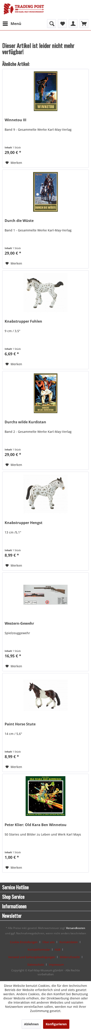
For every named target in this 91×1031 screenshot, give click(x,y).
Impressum (56, 965)
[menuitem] (11, 23)
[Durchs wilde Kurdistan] (45, 393)
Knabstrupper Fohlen (23, 321)
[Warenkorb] (84, 23)
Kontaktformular (39, 950)
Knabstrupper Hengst (23, 522)
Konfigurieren (56, 1024)
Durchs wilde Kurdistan (25, 422)
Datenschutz (35, 965)
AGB (57, 950)
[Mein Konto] (73, 23)
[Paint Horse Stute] (45, 695)
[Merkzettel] (62, 23)
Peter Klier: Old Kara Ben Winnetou (35, 825)
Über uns (48, 942)
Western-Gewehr (19, 623)
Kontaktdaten (68, 942)
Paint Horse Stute (20, 724)
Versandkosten (75, 928)
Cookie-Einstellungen (24, 942)
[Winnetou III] (45, 91)
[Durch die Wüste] (45, 192)
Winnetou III (15, 120)
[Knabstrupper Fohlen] (45, 292)
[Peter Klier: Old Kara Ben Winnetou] (45, 796)
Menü (16, 23)
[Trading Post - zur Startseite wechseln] (24, 10)
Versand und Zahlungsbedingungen (31, 957)
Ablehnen (31, 1024)
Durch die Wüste (19, 220)
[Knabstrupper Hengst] (45, 494)
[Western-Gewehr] (45, 595)
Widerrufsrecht (70, 957)
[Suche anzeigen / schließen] (51, 23)
